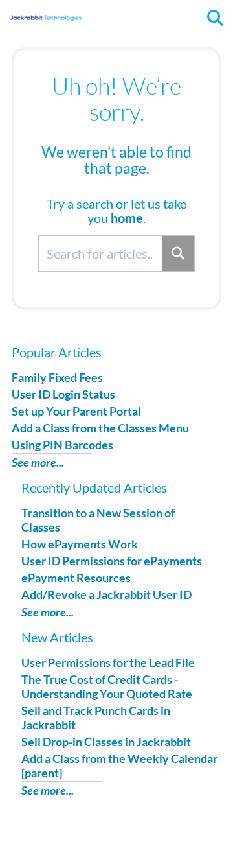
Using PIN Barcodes (62, 445)
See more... (38, 462)
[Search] (178, 253)
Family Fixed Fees (57, 377)
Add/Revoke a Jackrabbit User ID (106, 594)
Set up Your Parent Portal (76, 411)
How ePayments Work (79, 544)
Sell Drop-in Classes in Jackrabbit (106, 741)
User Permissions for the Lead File (108, 662)
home (127, 218)
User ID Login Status (63, 394)
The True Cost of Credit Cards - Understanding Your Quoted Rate (106, 686)
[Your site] (45, 11)
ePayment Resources (76, 577)
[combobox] (101, 253)
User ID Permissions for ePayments (111, 561)
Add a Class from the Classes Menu (100, 428)
